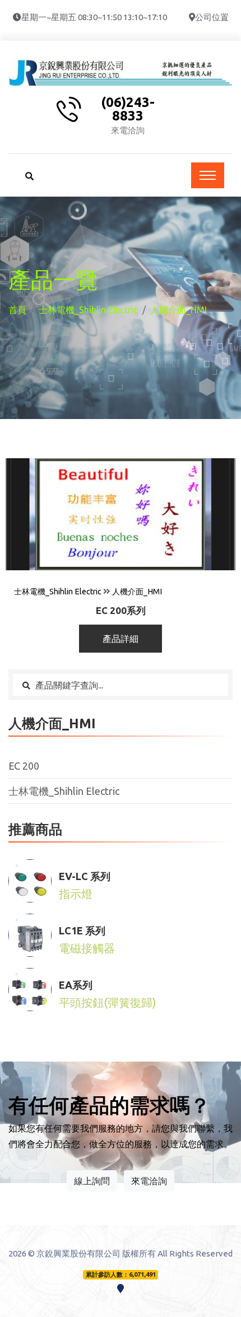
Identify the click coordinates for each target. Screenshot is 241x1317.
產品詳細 (120, 639)
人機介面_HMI (137, 591)
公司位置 (212, 17)
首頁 (17, 310)
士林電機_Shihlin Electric (88, 310)
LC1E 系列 (82, 930)
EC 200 (23, 765)
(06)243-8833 (128, 109)
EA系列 (75, 984)
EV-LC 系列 (84, 876)
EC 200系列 (121, 610)
